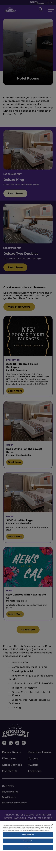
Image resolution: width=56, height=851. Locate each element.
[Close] (53, 824)
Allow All (28, 847)
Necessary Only (28, 841)
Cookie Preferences (27, 834)
